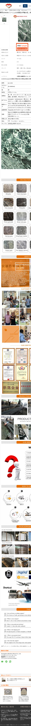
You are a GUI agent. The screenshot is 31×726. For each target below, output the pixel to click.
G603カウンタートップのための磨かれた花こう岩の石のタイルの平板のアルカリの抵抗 (9, 715)
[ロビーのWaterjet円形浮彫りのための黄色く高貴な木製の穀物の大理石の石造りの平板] (23, 692)
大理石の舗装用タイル (24, 646)
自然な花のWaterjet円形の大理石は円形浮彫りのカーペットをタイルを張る (8, 699)
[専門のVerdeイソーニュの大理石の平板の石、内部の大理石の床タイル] (4, 20)
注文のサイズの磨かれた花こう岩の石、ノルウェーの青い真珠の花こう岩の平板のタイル (9, 711)
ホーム (1, 10)
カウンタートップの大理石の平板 (11, 646)
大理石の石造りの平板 (14, 10)
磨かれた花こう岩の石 (7, 706)
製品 (25, 6)
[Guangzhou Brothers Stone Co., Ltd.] (9, 6)
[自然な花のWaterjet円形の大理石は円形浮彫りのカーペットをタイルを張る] (8, 692)
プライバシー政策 (4, 724)
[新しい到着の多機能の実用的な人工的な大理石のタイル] (4, 679)
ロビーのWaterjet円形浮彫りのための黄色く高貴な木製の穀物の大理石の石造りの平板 (24, 699)
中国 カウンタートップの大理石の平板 (19, 724)
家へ (20, 6)
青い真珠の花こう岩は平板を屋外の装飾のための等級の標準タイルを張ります (9, 719)
